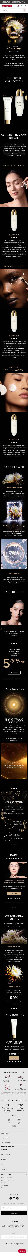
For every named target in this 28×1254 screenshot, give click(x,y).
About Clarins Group (6, 1177)
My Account (4, 1149)
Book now (14, 893)
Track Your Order (5, 1154)
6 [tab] (15, 1061)
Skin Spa (3, 1182)
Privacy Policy (20, 1243)
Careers (3, 1187)
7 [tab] (17, 1061)
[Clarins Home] (7, 6)
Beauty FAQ (4, 1167)
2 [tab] (13, 237)
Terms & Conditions (9, 1243)
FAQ (2, 1164)
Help (2, 1162)
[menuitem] (18, 6)
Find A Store (4, 1185)
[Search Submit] (24, 10)
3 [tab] (14, 237)
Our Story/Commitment (7, 1180)
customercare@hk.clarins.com (16, 1225)
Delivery (3, 1151)
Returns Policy (5, 1156)
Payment (3, 1159)
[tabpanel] (14, 222)
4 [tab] (16, 237)
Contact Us (4, 1169)
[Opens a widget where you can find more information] (22, 1251)
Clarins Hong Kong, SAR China (14, 1237)
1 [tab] (11, 237)
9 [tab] (20, 1061)
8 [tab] (18, 1061)
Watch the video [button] (15, 898)
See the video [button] (15, 672)
